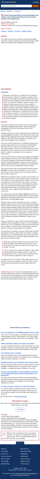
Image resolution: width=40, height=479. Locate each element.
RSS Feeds (25, 464)
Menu (36, 2)
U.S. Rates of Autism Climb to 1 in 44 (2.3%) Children (18, 386)
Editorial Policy (5, 464)
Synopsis (4, 31)
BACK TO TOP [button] (20, 442)
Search (35, 6)
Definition (10, 31)
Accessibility (5, 461)
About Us (4, 449)
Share (21, 409)
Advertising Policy (25, 451)
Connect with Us (25, 459)
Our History (4, 451)
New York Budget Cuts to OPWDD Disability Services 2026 (20, 332)
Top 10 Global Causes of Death (11, 353)
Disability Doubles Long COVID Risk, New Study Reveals (19, 362)
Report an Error (25, 461)
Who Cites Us (24, 449)
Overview (17, 31)
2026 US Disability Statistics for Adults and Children (18, 343)
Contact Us (4, 454)
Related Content (26, 31)
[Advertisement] (20, 66)
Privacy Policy (5, 459)
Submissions (24, 456)
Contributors (24, 454)
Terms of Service (6, 456)
